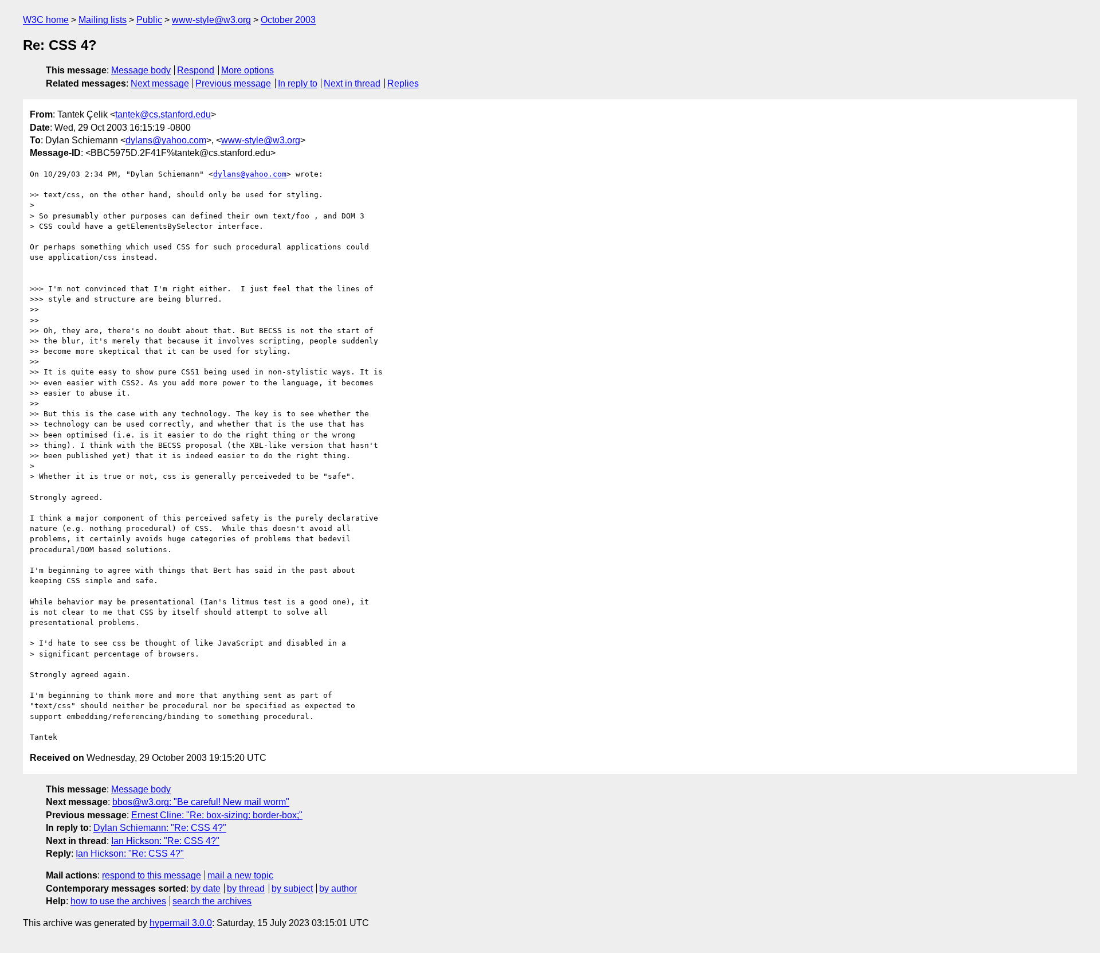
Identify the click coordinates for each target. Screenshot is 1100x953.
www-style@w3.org (211, 20)
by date (206, 888)
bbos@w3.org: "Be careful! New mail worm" (200, 802)
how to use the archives (118, 901)
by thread (246, 888)
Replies (403, 83)
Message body (141, 70)
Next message (160, 83)
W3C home (46, 20)
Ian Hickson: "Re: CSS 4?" (165, 841)
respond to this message (151, 875)
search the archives (212, 901)
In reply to (297, 83)
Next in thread (352, 83)
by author (338, 888)
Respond (195, 70)
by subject (292, 888)
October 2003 (288, 20)
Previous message (233, 83)
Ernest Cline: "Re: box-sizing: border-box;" (216, 815)
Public (149, 20)
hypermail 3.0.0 (181, 923)
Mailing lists (102, 20)
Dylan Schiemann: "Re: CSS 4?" (159, 828)
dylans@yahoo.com (165, 140)
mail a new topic (240, 875)
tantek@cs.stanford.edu (163, 114)
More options (247, 70)
